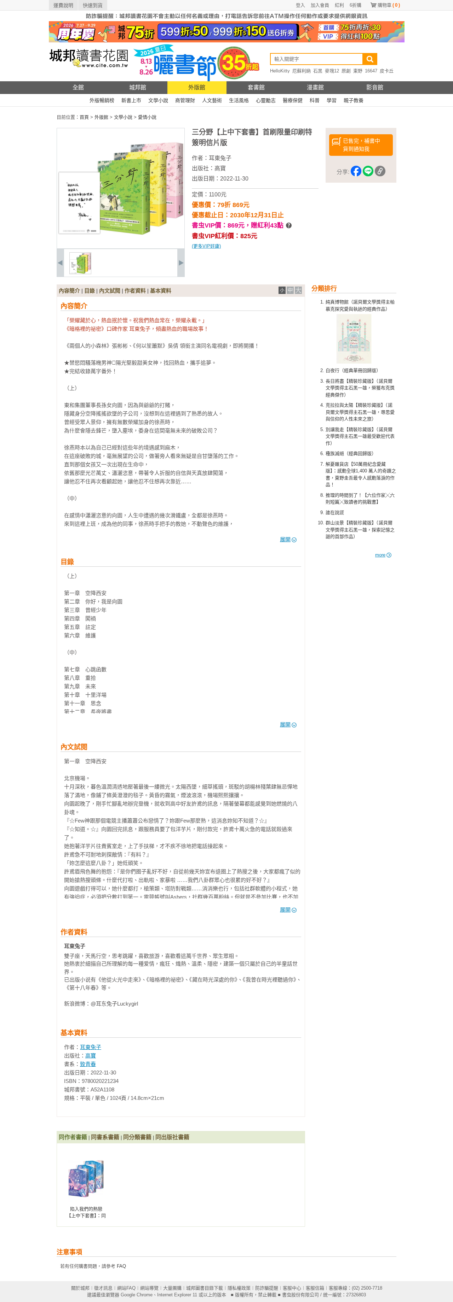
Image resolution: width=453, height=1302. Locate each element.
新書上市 (131, 100)
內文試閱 (109, 291)
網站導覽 (149, 1288)
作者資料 (135, 291)
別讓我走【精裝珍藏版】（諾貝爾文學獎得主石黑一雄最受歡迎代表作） (360, 436)
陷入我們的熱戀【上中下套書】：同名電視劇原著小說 (86, 1215)
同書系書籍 (105, 1137)
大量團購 (172, 1288)
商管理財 (185, 100)
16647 (371, 71)
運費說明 (63, 5)
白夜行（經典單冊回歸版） (353, 370)
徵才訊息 (103, 1288)
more (380, 555)
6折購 (355, 5)
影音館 (374, 87)
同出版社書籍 (172, 1137)
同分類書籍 (137, 1137)
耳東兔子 (220, 158)
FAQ (121, 1266)
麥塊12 (332, 71)
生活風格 (239, 100)
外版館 (196, 87)
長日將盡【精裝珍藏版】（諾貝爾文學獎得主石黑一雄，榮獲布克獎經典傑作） (360, 387)
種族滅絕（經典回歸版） (351, 453)
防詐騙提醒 (266, 1288)
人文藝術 (212, 100)
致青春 (88, 1064)
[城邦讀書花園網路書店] (88, 79)
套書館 (256, 87)
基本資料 (160, 291)
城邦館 (137, 87)
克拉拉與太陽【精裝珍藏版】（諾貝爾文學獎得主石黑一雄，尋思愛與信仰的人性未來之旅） (360, 412)
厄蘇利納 (301, 71)
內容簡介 (69, 291)
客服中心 (292, 1288)
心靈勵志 (266, 100)
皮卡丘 (387, 71)
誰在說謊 (335, 512)
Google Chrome (137, 1294)
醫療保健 (293, 100)
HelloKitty (280, 71)
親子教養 (353, 100)
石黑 (317, 71)
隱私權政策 (239, 1288)
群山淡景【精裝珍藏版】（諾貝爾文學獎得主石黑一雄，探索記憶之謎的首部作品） (360, 529)
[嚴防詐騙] (227, 19)
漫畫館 (315, 87)
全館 (78, 87)
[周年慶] (227, 40)
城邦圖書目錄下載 (204, 1288)
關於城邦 (80, 1288)
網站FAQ (126, 1288)
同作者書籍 (73, 1137)
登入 (300, 5)
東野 (357, 71)
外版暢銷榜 (102, 100)
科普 (315, 100)
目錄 (89, 291)
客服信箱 (315, 1288)
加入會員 (320, 5)
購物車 (389, 5)
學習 (332, 100)
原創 (346, 71)
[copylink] (380, 172)
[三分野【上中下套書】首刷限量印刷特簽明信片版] (80, 272)
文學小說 (158, 100)
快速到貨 (93, 5)
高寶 (220, 168)
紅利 (339, 5)
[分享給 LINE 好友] (368, 172)
